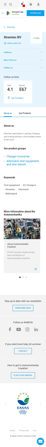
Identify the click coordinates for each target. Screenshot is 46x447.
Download (35, 13)
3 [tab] (26, 277)
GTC (34, 431)
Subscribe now (23, 308)
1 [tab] (20, 277)
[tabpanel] (22, 246)
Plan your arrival (23, 375)
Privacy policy (24, 431)
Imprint (12, 431)
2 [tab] (23, 277)
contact (23, 351)
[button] (23, 52)
